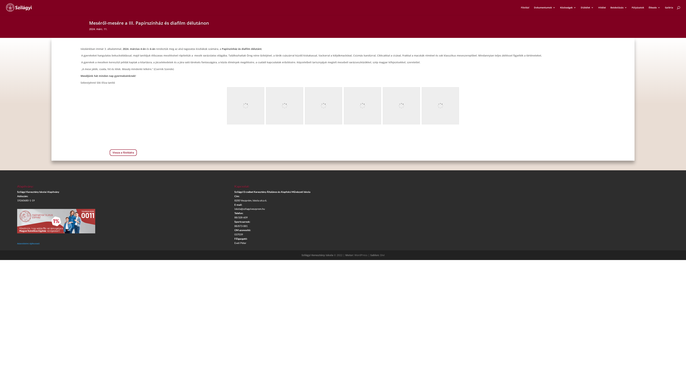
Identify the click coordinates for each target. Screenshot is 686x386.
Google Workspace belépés (562, 208)
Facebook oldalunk (561, 198)
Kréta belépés (560, 188)
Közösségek (566, 7)
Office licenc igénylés (562, 218)
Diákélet (585, 7)
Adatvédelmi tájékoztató (28, 243)
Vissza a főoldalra (123, 152)
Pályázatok (638, 7)
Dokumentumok (543, 7)
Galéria (669, 7)
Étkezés (653, 7)
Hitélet (602, 7)
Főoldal (525, 7)
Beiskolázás (616, 7)
